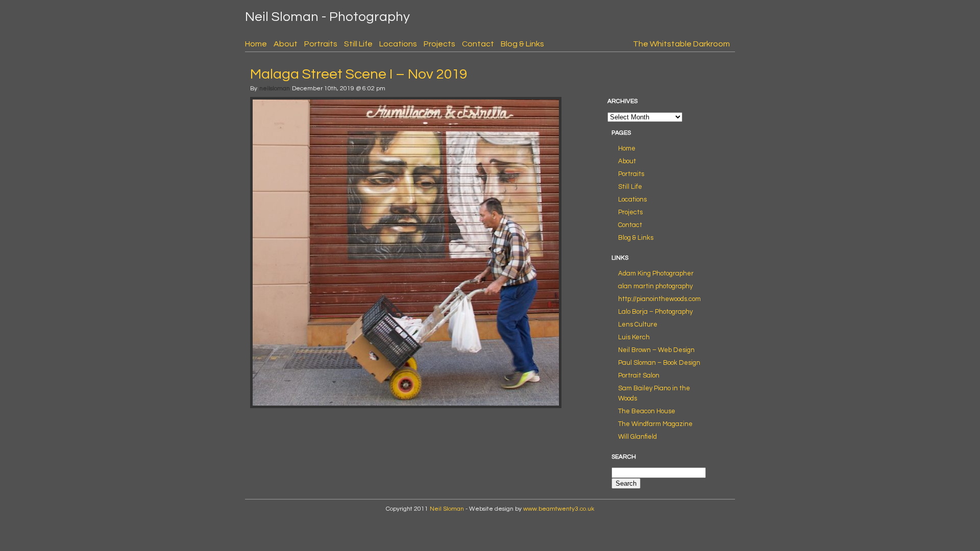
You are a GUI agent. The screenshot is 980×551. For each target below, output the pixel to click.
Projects (439, 44)
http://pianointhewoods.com (659, 299)
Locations (398, 44)
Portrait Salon (638, 375)
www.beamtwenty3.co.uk (558, 509)
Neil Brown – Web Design (656, 350)
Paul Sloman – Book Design (659, 362)
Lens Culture (637, 324)
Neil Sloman (447, 509)
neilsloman (274, 88)
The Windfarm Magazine (655, 424)
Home (256, 44)
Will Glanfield (637, 436)
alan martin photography (655, 286)
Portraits (320, 44)
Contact (478, 44)
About (286, 44)
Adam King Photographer (656, 273)
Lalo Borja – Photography (655, 311)
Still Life (358, 44)
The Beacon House (646, 411)
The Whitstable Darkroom (681, 44)
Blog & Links (522, 44)
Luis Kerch (634, 337)
